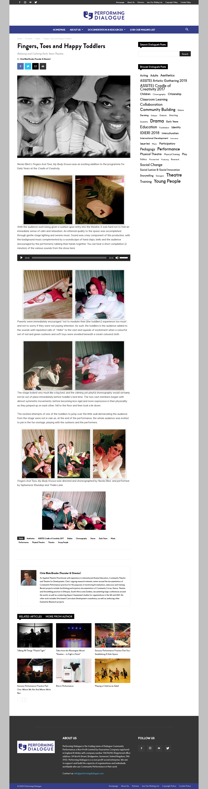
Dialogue (154, 115)
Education (148, 126)
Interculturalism (170, 133)
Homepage (120, 2)
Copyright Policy (171, 2)
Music (113, 538)
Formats (28, 38)
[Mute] (117, 257)
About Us (130, 2)
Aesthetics (30, 538)
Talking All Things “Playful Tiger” (31, 650)
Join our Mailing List (142, 29)
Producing (165, 159)
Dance (93, 538)
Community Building (157, 109)
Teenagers (160, 175)
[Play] (21, 257)
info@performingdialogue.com (89, 773)
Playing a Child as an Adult (107, 685)
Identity (176, 127)
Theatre (51, 542)
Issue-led (145, 143)
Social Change (151, 164)
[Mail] (30, 2)
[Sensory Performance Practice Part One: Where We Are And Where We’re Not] (35, 671)
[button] (187, 29)
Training (146, 181)
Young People (63, 542)
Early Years (103, 538)
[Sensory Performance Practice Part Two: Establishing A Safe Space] (112, 635)
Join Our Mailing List (154, 2)
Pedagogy (147, 149)
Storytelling (146, 175)
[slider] (124, 257)
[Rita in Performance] (73, 671)
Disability (144, 121)
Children (145, 93)
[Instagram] (25, 2)
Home (19, 38)
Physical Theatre (38, 542)
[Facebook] (19, 2)
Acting (144, 75)
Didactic (163, 115)
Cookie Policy (186, 2)
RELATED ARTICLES (30, 616)
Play (184, 154)
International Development (154, 138)
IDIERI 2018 (149, 132)
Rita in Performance (65, 685)
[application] (73, 258)
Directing (173, 115)
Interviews (174, 138)
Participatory (167, 143)
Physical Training (172, 154)
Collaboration (151, 104)
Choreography (81, 538)
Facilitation (164, 127)
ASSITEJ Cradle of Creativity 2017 (51, 538)
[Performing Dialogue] (104, 15)
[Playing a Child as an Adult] (112, 671)
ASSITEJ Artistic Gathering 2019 (163, 80)
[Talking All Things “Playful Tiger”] (35, 635)
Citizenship (174, 93)
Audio (37, 38)
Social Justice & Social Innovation (160, 169)
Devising (144, 115)
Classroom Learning (154, 99)
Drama (157, 120)
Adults (154, 75)
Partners (140, 2)
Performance (24, 542)
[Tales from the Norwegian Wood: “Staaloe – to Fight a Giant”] (73, 635)
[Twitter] (35, 2)
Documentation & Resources (105, 29)
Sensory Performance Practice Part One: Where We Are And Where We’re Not (34, 689)
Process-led (154, 159)
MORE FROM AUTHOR (59, 616)
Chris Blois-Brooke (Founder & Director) (35, 58)
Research (175, 159)
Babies (69, 538)
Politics (143, 159)
